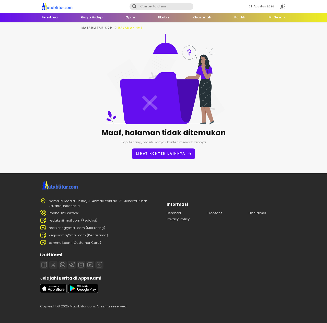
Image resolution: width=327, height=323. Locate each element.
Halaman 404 (130, 27)
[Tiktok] (99, 265)
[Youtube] (90, 265)
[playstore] (83, 291)
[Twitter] (53, 265)
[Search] (134, 6)
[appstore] (53, 291)
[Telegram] (72, 265)
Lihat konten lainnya (160, 153)
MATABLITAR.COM (97, 27)
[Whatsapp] (63, 265)
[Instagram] (81, 265)
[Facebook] (44, 265)
